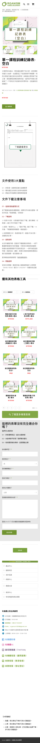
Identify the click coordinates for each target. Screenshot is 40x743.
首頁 (3, 10)
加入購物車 (8, 106)
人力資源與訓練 (24, 10)
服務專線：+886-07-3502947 (13, 623)
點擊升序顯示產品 (19, 292)
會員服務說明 (22, 257)
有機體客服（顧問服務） (16, 655)
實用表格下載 (15, 10)
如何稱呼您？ (7, 449)
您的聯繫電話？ (7, 469)
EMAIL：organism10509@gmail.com (16, 626)
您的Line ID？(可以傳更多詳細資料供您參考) (16, 522)
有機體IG (9, 644)
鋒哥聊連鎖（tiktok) (15, 650)
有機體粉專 (10, 639)
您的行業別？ (7, 478)
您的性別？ (6, 459)
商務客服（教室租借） (15, 660)
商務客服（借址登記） (15, 666)
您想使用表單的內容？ (10, 497)
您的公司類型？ (7, 488)
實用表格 (8, 10)
